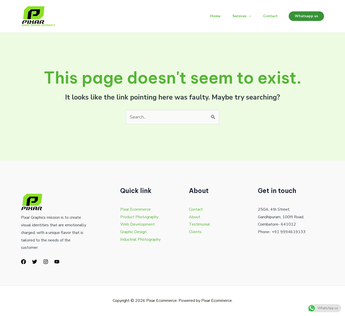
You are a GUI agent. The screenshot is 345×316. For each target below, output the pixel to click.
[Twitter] (34, 261)
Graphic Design (133, 232)
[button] (249, 16)
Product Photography (139, 217)
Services (239, 16)
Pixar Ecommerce (135, 209)
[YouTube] (56, 261)
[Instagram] (45, 261)
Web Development (137, 224)
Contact (270, 16)
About (194, 217)
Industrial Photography (140, 239)
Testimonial (199, 224)
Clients (195, 232)
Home (215, 16)
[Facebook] (23, 261)
